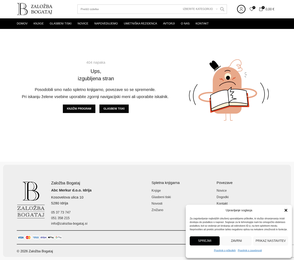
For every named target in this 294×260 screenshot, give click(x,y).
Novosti (157, 203)
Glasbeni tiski (161, 197)
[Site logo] (35, 9)
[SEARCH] (222, 9)
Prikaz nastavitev (271, 240)
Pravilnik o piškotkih (225, 250)
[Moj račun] (241, 9)
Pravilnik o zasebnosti (250, 250)
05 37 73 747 (61, 212)
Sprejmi (204, 240)
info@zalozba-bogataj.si (69, 223)
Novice (222, 190)
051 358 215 (60, 218)
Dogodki (223, 197)
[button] (286, 210)
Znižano (157, 210)
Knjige (156, 190)
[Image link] (40, 237)
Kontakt (222, 203)
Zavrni (236, 240)
